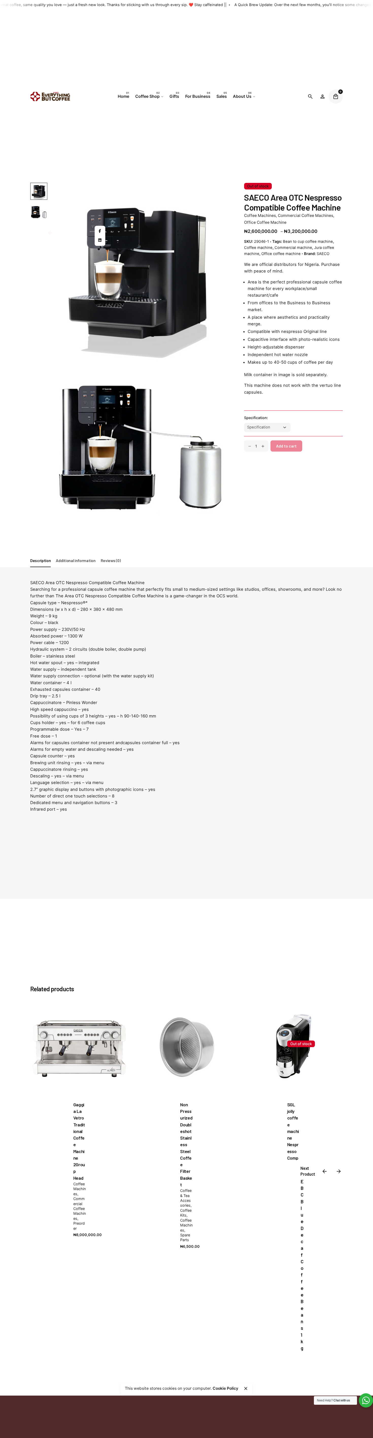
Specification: (256, 418)
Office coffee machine (281, 253)
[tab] (40, 560)
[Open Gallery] (180, 233)
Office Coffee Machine (265, 222)
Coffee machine (258, 248)
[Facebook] (100, 231)
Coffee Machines (260, 215)
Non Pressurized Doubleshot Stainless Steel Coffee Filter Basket (186, 1144)
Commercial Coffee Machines (305, 215)
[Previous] (79, 1041)
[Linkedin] (100, 240)
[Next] (79, 1055)
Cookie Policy (225, 1388)
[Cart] (336, 96)
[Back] (50, 233)
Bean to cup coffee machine (308, 241)
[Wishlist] (322, 96)
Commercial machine (293, 248)
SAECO (323, 253)
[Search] (310, 96)
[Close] (246, 1388)
